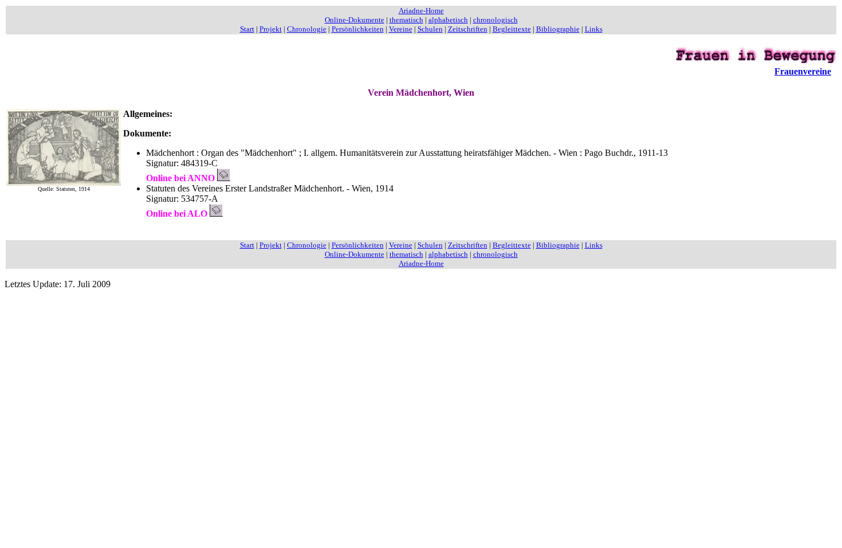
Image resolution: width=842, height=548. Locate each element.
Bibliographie (558, 29)
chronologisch (495, 19)
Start (247, 29)
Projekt (270, 29)
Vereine (400, 29)
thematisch (406, 19)
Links (594, 29)
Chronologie (306, 29)
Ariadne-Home (421, 10)
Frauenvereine (802, 71)
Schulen (430, 29)
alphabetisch (448, 19)
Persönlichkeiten (358, 29)
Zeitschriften (467, 29)
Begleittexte (512, 29)
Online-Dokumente (354, 19)
